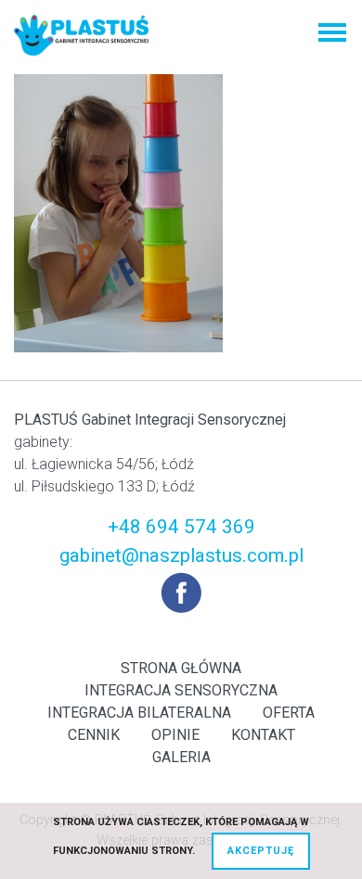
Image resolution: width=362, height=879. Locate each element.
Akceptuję (260, 851)
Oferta (289, 712)
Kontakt (263, 735)
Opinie (175, 735)
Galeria (181, 757)
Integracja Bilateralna (139, 712)
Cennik (94, 735)
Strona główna (181, 668)
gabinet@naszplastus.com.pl (181, 555)
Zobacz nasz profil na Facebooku (181, 592)
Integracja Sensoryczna (181, 690)
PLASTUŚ (81, 35)
